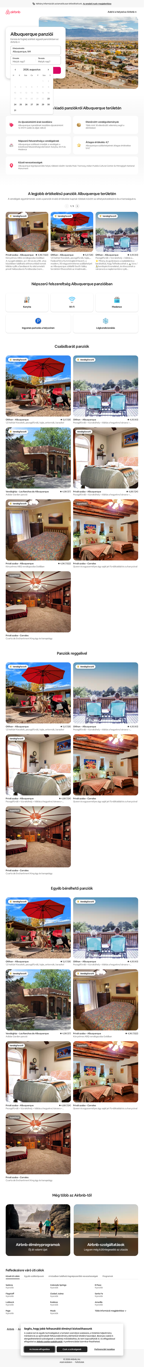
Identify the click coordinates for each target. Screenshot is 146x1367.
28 (37, 104)
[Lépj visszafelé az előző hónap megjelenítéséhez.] (15, 70)
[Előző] (66, 206)
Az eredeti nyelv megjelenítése (97, 3)
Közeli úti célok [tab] (13, 1276)
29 (43, 104)
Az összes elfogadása (39, 1349)
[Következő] (77, 206)
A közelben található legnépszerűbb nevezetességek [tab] (73, 1276)
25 (21, 104)
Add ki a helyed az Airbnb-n (122, 11)
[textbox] (23, 61)
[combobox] (36, 51)
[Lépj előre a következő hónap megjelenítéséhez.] (48, 70)
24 (15, 104)
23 (48, 98)
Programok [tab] (108, 1276)
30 (48, 104)
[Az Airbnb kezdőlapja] (13, 11)
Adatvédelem (66, 1362)
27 (32, 104)
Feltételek (79, 1362)
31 (15, 110)
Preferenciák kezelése (104, 1349)
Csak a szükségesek (72, 1349)
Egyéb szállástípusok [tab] (34, 1276)
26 (26, 104)
